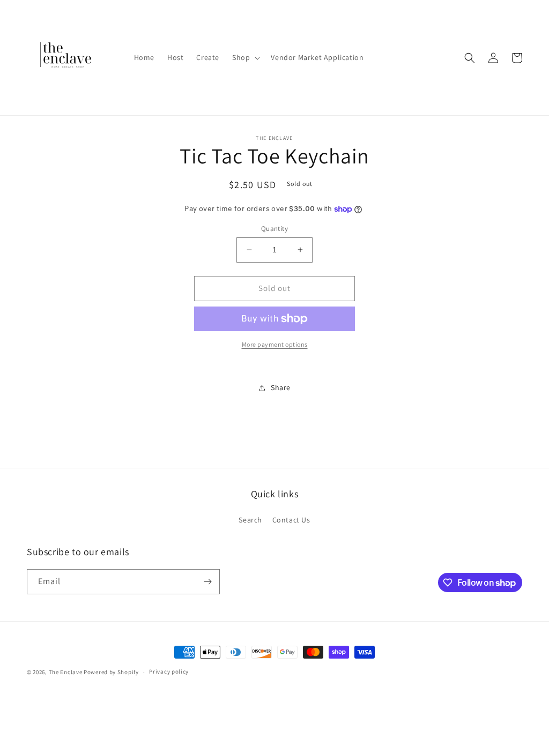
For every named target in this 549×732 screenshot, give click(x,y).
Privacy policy (169, 671)
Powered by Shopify (111, 672)
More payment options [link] (275, 344)
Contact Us (291, 520)
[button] (245, 57)
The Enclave (66, 672)
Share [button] (281, 387)
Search (250, 520)
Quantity (274, 228)
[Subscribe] (207, 581)
